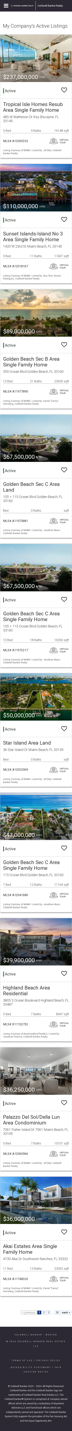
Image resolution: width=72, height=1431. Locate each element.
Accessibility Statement (31, 1367)
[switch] (64, 90)
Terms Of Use (22, 1360)
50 (57, 1312)
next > (66, 1312)
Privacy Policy (48, 1360)
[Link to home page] (22, 6)
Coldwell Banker (28, 1335)
